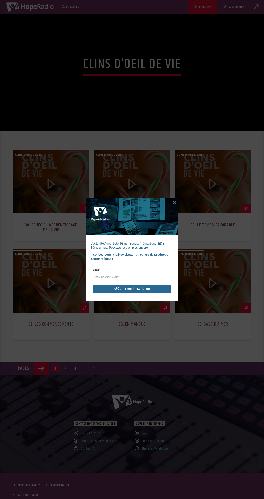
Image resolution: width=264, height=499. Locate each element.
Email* (96, 269)
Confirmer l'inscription (133, 288)
